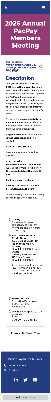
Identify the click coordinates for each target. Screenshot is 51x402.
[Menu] (43, 7)
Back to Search (14, 62)
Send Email (18, 306)
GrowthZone (33, 333)
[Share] (40, 66)
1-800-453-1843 (21, 304)
